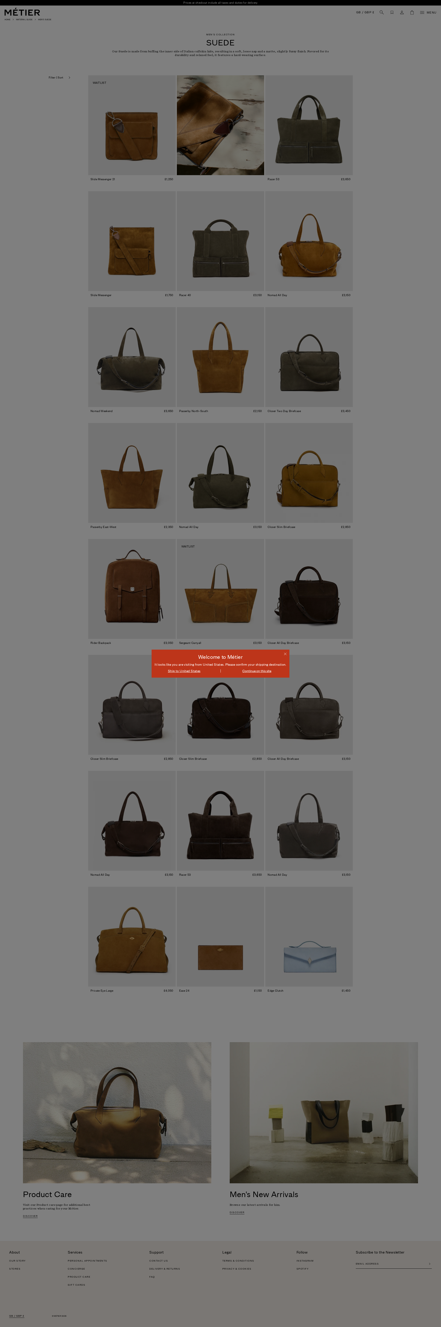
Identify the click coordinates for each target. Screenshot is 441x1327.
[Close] (285, 653)
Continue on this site (256, 671)
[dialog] (220, 664)
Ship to (184, 671)
